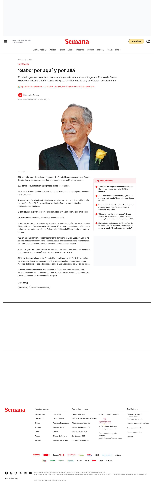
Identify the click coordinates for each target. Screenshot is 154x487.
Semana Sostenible (60, 440)
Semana (21, 59)
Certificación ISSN (78, 436)
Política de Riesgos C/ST (81, 427)
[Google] (6, 473)
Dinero (37, 423)
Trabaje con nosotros (135, 428)
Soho (37, 432)
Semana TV (39, 419)
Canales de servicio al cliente (138, 423)
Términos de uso (78, 414)
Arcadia (38, 427)
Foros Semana (58, 419)
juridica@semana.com (107, 429)
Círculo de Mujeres (60, 436)
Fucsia (37, 436)
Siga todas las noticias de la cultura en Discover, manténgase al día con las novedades (57, 87)
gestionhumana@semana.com (110, 438)
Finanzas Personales (61, 423)
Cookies (130, 436)
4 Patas (38, 440)
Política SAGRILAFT (79, 432)
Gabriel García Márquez (40, 287)
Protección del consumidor (109, 414)
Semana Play (40, 414)
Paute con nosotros (134, 432)
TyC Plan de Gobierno (80, 440)
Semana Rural (58, 427)
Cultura (29, 59)
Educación (57, 414)
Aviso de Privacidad (14, 478)
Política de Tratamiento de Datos (84, 419)
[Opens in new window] (11, 473)
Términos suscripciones (81, 423)
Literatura (23, 287)
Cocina (55, 432)
